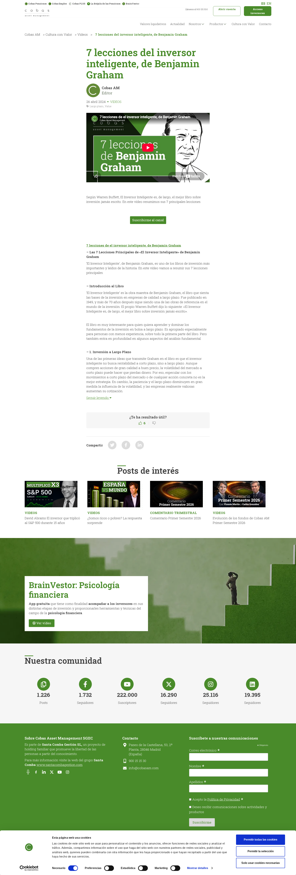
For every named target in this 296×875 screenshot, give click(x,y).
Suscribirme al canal (148, 220)
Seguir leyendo (97, 397)
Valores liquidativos (153, 24)
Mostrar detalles (197, 868)
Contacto (265, 24)
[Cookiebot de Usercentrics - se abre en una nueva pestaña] (29, 868)
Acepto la (217, 799)
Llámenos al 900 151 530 (196, 9)
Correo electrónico (204, 750)
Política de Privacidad (223, 799)
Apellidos (197, 781)
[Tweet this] (112, 445)
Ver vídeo (43, 623)
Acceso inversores (257, 11)
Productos (216, 24)
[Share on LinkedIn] (139, 445)
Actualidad (177, 24)
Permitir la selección (261, 851)
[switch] (109, 868)
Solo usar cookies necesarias (260, 862)
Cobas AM (32, 34)
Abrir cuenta (227, 9)
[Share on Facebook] (126, 445)
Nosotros (195, 24)
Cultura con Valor (243, 24)
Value (108, 106)
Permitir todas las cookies (260, 839)
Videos (82, 34)
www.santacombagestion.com (59, 764)
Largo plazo (96, 106)
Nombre (196, 765)
